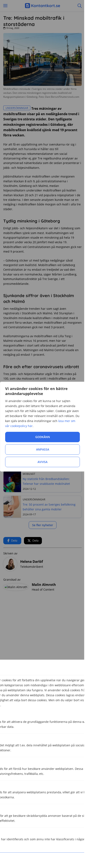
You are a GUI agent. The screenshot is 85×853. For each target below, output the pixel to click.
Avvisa (42, 462)
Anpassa (42, 449)
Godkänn (42, 437)
